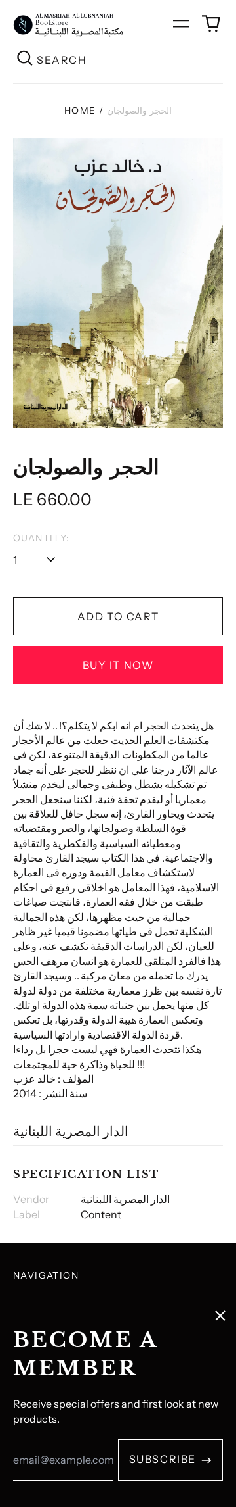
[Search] (25, 59)
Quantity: (41, 538)
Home (80, 110)
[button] (211, 24)
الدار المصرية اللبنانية (70, 1131)
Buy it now (118, 665)
